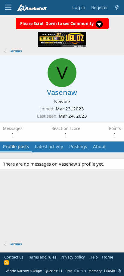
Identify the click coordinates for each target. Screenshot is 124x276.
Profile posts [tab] (16, 146)
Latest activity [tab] (49, 146)
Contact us (13, 257)
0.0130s (80, 270)
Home (107, 257)
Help (93, 257)
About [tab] (99, 146)
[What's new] (117, 7)
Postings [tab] (78, 146)
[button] (119, 270)
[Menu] (8, 7)
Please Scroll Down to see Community (57, 23)
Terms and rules (42, 257)
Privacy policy (72, 257)
